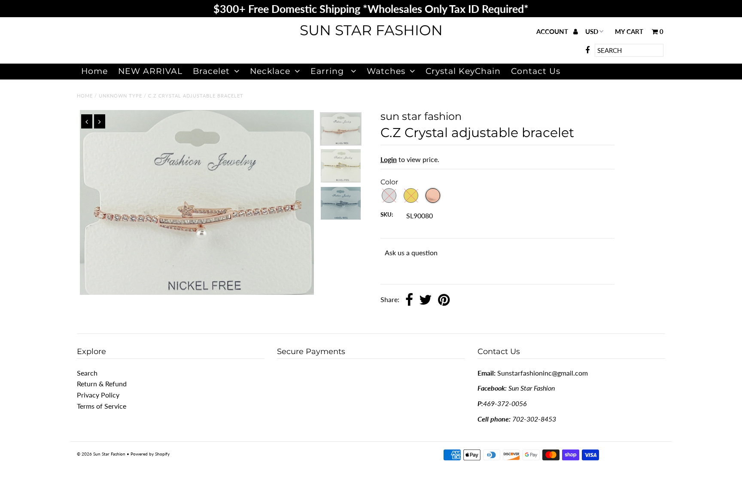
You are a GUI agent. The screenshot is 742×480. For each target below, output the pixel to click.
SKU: (386, 214)
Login (388, 159)
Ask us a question (411, 252)
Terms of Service (101, 406)
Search (87, 373)
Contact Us (535, 71)
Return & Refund (102, 383)
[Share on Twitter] (425, 300)
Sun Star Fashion (371, 30)
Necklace (270, 71)
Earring (328, 71)
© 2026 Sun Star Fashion (101, 453)
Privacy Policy (98, 395)
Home (94, 71)
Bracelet (211, 71)
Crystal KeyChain (463, 71)
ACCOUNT (553, 31)
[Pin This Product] (444, 300)
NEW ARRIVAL (150, 71)
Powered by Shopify (150, 453)
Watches (386, 71)
